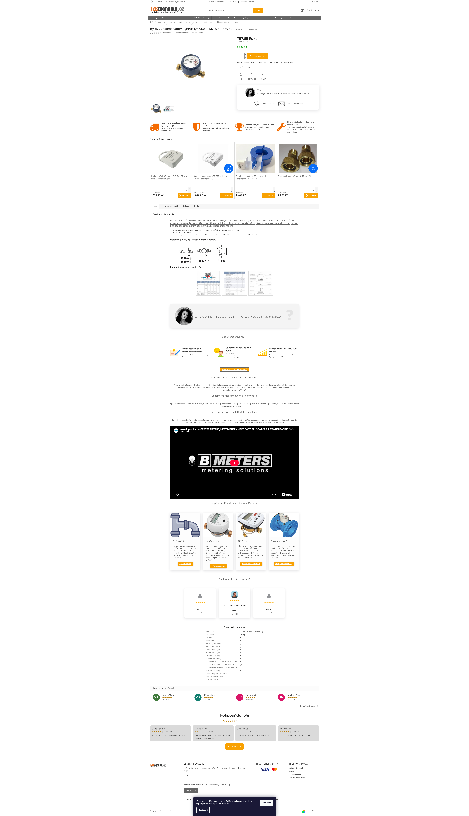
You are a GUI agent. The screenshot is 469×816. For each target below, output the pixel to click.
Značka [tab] (196, 206)
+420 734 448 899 (269, 103)
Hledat (258, 10)
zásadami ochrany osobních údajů (218, 785)
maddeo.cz (278, 800)
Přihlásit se (191, 790)
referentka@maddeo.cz (297, 103)
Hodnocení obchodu (216, 2)
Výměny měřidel (185, 564)
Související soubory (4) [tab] (170, 206)
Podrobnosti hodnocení (181, 33)
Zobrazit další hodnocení (309, 706)
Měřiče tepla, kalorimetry (251, 564)
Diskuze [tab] (186, 206)
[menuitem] (153, 18)
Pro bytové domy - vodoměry (251, 632)
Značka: (198, 33)
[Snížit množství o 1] (245, 57)
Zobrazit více (234, 746)
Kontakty (232, 2)
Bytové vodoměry (218, 566)
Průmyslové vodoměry (283, 564)
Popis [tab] (155, 206)
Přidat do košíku (259, 56)
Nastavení (203, 810)
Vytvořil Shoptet (313, 811)
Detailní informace (243, 67)
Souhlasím (266, 802)
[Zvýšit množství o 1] (245, 54)
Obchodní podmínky (248, 2)
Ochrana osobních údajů (297, 777)
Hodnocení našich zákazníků (234, 369)
